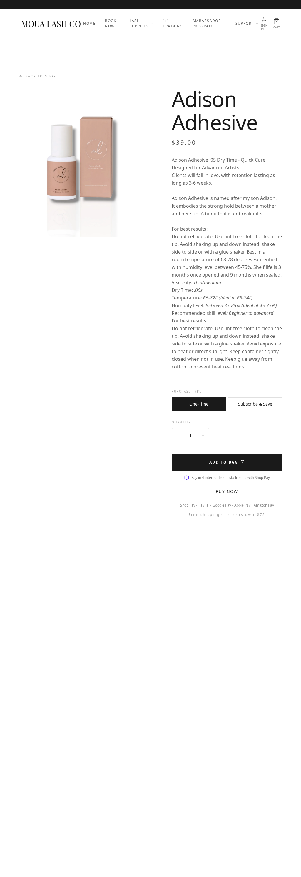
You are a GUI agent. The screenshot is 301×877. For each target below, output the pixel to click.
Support (244, 23)
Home (89, 23)
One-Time (198, 404)
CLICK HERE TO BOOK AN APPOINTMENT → (150, 4)
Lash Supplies (139, 23)
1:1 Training (173, 23)
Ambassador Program (207, 23)
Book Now (110, 23)
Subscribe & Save (255, 404)
